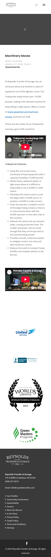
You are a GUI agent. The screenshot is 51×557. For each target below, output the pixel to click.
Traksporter (12, 67)
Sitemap (10, 527)
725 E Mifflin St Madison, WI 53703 (20, 478)
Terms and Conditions (16, 524)
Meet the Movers (14, 510)
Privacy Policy (13, 517)
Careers (10, 506)
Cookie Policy (12, 520)
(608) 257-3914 (12, 481)
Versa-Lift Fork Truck (18, 64)
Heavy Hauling (13, 61)
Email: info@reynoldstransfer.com (20, 488)
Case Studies (12, 496)
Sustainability (13, 503)
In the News (12, 513)
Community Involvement (17, 499)
